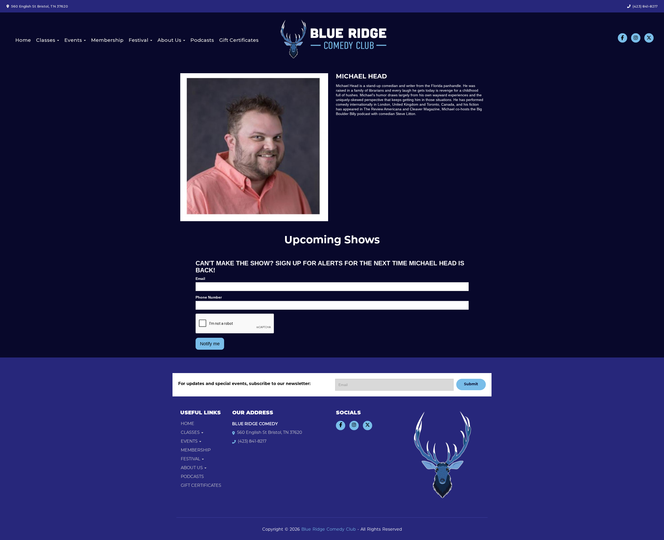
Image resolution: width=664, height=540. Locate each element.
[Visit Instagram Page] (635, 38)
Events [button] (73, 40)
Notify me (210, 343)
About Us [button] (170, 40)
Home (23, 40)
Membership (107, 40)
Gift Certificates (239, 40)
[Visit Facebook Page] (622, 38)
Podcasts (202, 40)
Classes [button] (46, 40)
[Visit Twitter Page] (649, 38)
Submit (471, 384)
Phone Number (209, 297)
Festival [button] (139, 40)
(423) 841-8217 (645, 6)
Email (200, 278)
